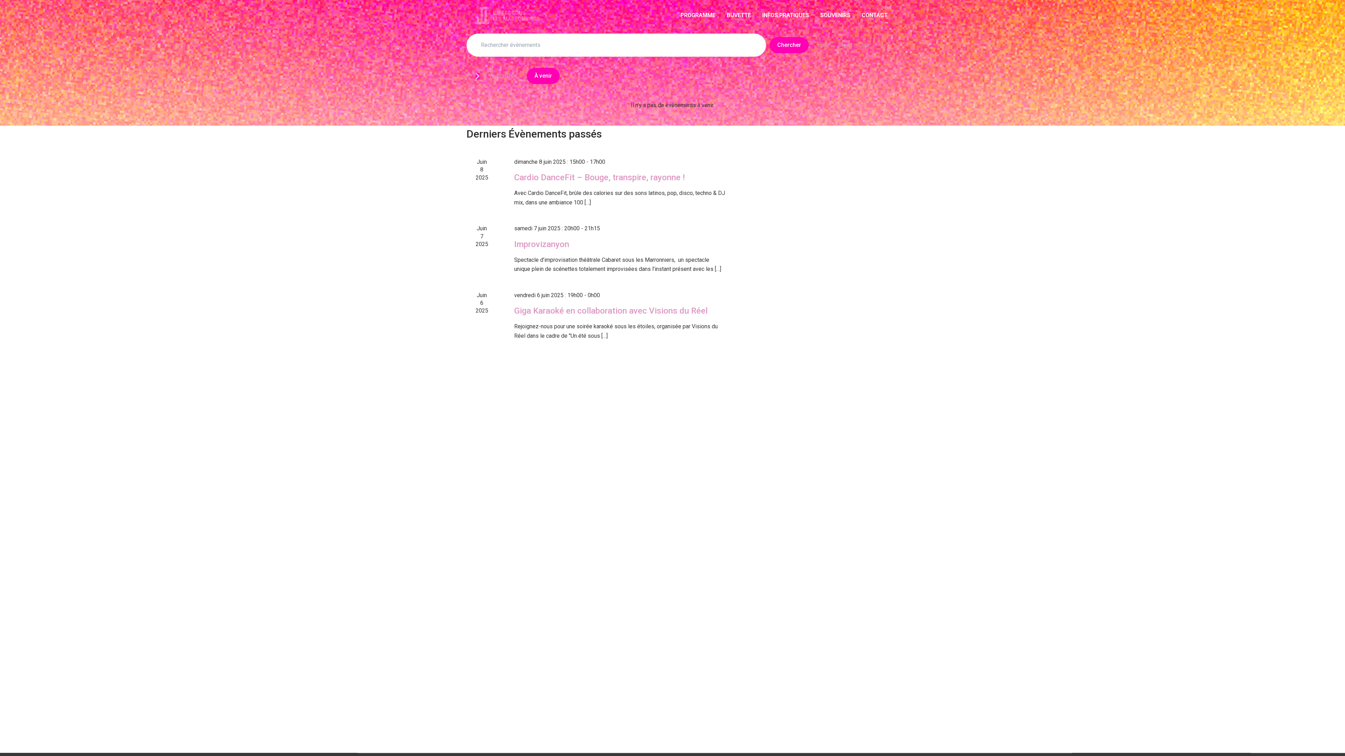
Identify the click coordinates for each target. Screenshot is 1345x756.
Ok (826, 745)
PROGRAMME (698, 15)
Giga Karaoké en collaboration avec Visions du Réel (611, 311)
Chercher (789, 45)
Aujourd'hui (503, 75)
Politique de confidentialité (870, 745)
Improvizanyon (541, 244)
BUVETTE (739, 15)
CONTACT (875, 15)
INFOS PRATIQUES (785, 15)
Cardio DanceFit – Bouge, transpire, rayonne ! (599, 177)
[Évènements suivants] (478, 76)
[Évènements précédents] (468, 76)
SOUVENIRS (835, 15)
